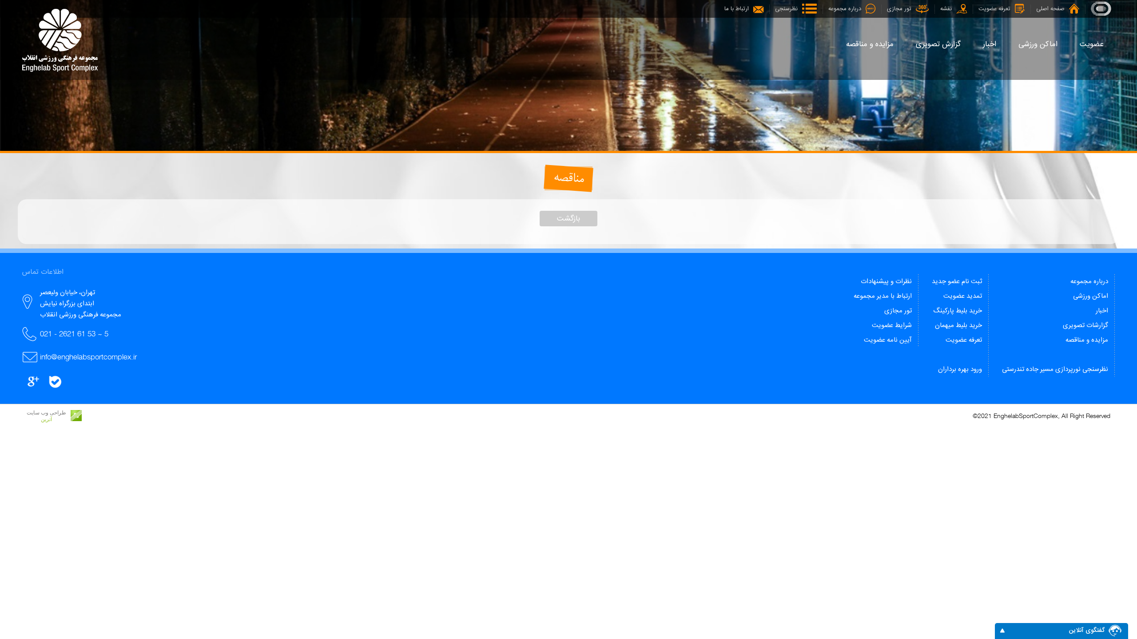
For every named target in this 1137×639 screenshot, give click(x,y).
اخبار (1102, 310)
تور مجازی (898, 310)
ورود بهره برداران (960, 369)
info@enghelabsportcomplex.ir (88, 356)
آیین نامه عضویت (888, 340)
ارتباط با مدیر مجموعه (883, 296)
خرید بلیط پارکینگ (957, 310)
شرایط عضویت (892, 325)
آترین (46, 419)
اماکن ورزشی (1090, 296)
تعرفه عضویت (964, 340)
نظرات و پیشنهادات (886, 281)
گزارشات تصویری (1085, 325)
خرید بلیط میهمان (958, 325)
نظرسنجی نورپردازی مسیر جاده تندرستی (1055, 369)
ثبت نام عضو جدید (957, 281)
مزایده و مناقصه (1086, 340)
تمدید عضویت (962, 296)
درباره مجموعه (1089, 281)
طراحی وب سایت (46, 413)
